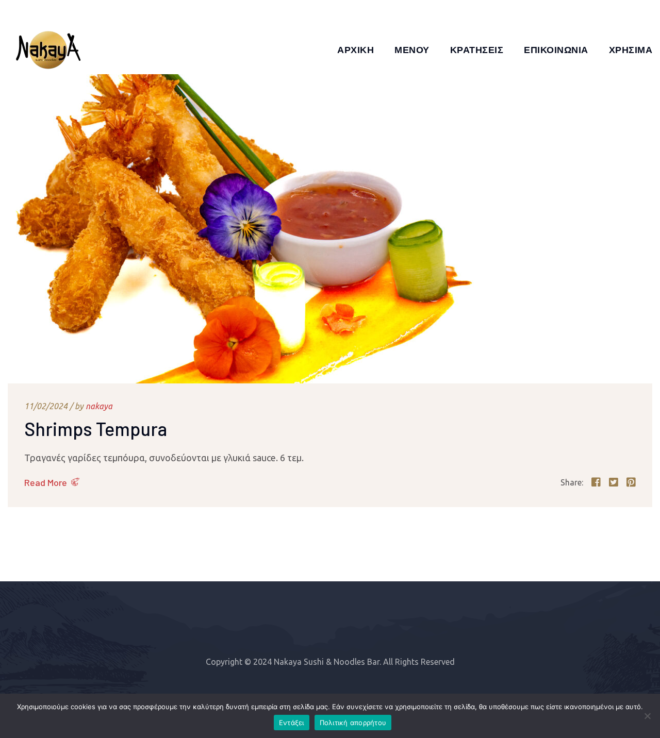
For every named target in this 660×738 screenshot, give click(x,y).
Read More (45, 482)
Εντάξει (291, 722)
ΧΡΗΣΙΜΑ (631, 49)
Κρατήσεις (477, 49)
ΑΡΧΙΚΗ (355, 49)
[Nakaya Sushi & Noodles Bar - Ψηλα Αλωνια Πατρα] (49, 49)
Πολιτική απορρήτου (353, 722)
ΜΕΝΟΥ (412, 49)
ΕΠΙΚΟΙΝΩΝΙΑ (556, 49)
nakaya (99, 406)
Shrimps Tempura (95, 428)
